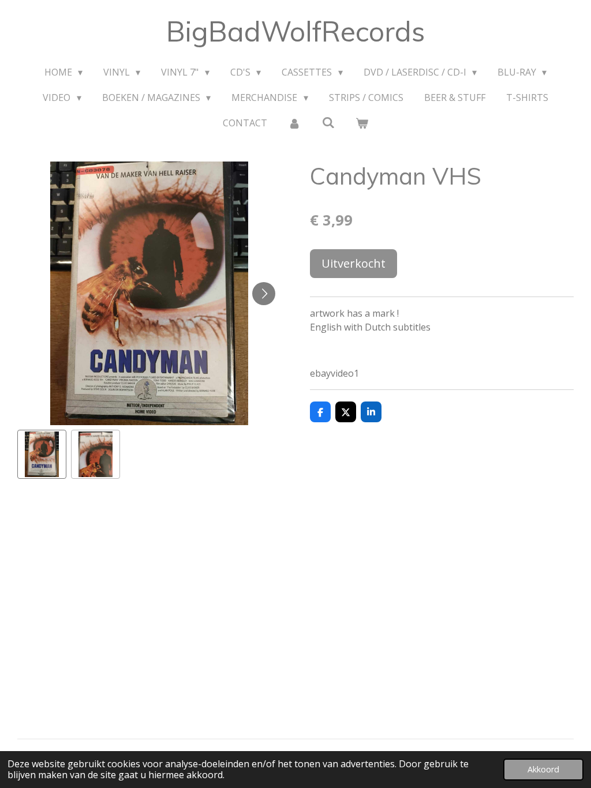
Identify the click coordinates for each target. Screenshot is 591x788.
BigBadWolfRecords (295, 31)
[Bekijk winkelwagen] (362, 123)
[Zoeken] (328, 122)
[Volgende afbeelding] (263, 293)
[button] (41, 454)
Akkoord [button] (543, 769)
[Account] (294, 123)
